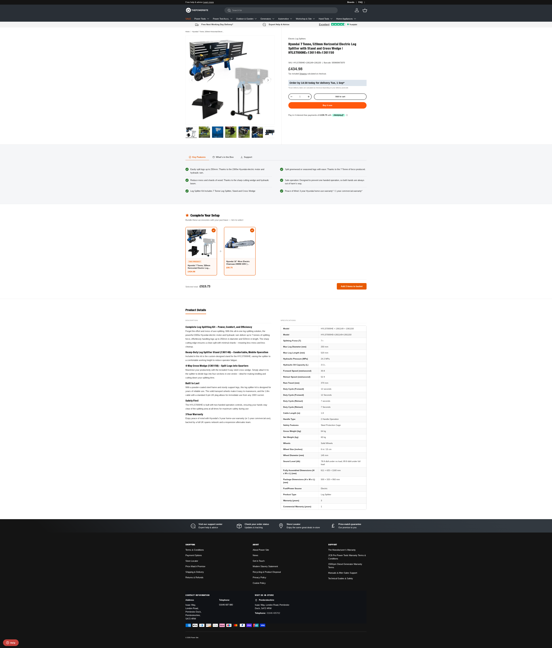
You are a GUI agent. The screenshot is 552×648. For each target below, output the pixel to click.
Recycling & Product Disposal (267, 572)
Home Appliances (344, 19)
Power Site (194, 637)
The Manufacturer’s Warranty (342, 550)
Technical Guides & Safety (340, 578)
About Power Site (261, 550)
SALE (188, 19)
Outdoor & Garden (244, 19)
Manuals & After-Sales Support (342, 573)
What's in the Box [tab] (225, 157)
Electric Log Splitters (297, 39)
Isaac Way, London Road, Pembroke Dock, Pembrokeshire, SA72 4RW (193, 612)
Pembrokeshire (266, 600)
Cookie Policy (259, 583)
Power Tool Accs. (221, 19)
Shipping (303, 74)
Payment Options (193, 555)
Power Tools (200, 19)
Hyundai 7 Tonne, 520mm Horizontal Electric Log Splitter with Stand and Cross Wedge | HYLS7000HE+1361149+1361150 (208, 31)
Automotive (283, 19)
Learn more (208, 2)
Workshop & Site (304, 19)
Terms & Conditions (194, 550)
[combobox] (281, 10)
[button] (365, 10)
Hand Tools (324, 19)
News (255, 555)
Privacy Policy (259, 577)
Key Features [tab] (199, 157)
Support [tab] (248, 157)
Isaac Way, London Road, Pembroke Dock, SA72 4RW (272, 607)
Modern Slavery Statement (265, 566)
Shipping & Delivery (194, 572)
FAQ (360, 2)
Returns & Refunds (194, 577)
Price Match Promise (195, 566)
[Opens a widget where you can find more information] (11, 643)
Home (187, 31)
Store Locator (191, 561)
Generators (265, 19)
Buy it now (327, 105)
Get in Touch (258, 561)
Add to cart (340, 97)
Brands (350, 2)
